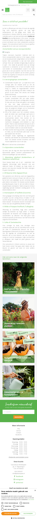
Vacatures (18, 435)
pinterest (19, 482)
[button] (18, 518)
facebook (19, 476)
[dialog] (18, 505)
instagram (19, 479)
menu (2, 10)
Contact (18, 433)
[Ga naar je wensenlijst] (28, 10)
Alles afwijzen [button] (28, 513)
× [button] (35, 490)
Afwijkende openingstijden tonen (18, 457)
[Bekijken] (33, 10)
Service (18, 431)
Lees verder (31, 499)
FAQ (18, 429)
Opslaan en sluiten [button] (10, 513)
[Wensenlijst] (28, 10)
